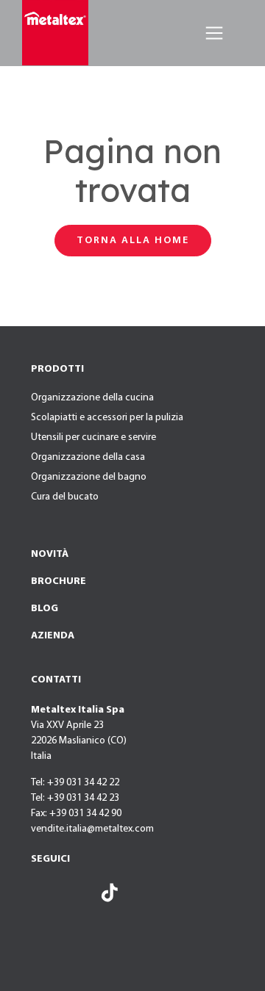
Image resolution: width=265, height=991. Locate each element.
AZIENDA (52, 635)
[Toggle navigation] (214, 33)
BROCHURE (58, 581)
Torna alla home (133, 240)
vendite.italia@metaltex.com (92, 829)
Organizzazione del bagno (88, 477)
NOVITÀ (49, 554)
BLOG (44, 608)
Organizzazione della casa (88, 457)
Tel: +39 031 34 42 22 (75, 782)
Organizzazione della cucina (92, 397)
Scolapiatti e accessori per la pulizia (107, 417)
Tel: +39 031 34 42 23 (75, 798)
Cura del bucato (65, 496)
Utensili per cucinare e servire (93, 437)
